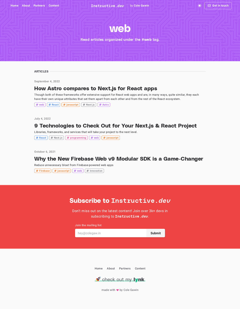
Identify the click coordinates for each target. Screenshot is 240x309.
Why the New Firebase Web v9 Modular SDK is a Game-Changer (118, 158)
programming (78, 137)
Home (14, 5)
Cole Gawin (141, 5)
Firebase (44, 170)
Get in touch (220, 5)
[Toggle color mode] (199, 5)
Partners (39, 5)
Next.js (90, 104)
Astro (105, 104)
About (26, 5)
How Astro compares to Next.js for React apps (95, 88)
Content (54, 5)
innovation (96, 170)
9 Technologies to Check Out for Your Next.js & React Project (115, 125)
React (55, 104)
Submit (156, 233)
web (41, 104)
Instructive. (107, 6)
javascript (72, 104)
